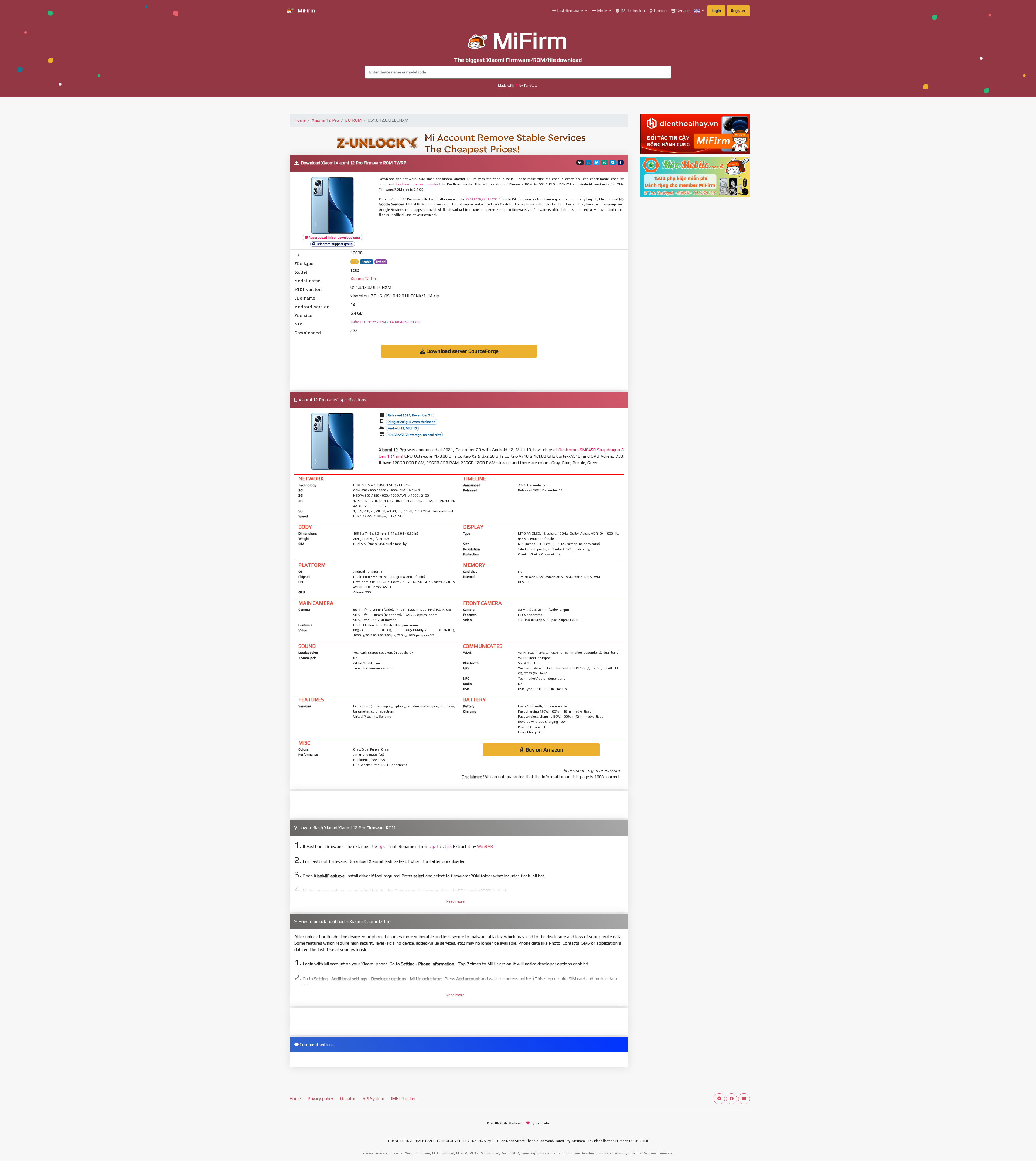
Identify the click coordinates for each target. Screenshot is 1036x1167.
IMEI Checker (632, 10)
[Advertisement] (509, 234)
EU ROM (353, 120)
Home (300, 120)
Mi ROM (461, 1153)
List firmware (570, 10)
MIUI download (443, 1153)
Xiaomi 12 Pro (325, 120)
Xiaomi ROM (510, 1153)
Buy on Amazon (543, 750)
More (602, 10)
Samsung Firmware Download (574, 1153)
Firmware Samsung (612, 1153)
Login (716, 10)
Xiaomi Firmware (375, 1153)
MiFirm (305, 10)
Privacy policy (320, 1098)
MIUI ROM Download (484, 1153)
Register (738, 10)
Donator (348, 1098)
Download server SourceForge (462, 351)
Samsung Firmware (535, 1153)
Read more (455, 901)
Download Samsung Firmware (650, 1153)
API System (373, 1098)
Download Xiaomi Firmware (410, 1153)
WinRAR (485, 846)
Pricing (660, 10)
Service (682, 10)
